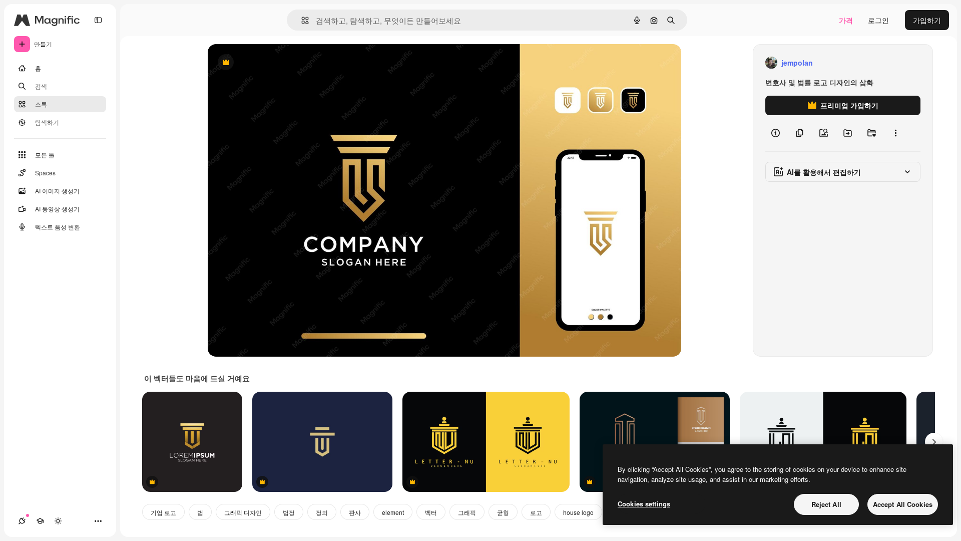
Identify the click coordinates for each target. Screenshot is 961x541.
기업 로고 (163, 512)
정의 (322, 512)
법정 (289, 512)
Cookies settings (644, 503)
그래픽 (467, 512)
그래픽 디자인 (243, 512)
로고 (536, 512)
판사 (355, 512)
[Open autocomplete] (301, 20)
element (393, 512)
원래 (265, 63)
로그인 (878, 20)
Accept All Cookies (902, 504)
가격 (846, 20)
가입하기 (927, 20)
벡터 (431, 512)
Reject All (826, 504)
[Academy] (40, 521)
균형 (503, 512)
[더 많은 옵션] (895, 133)
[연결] (22, 521)
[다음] (934, 442)
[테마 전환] (58, 521)
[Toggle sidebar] (98, 20)
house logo (578, 512)
